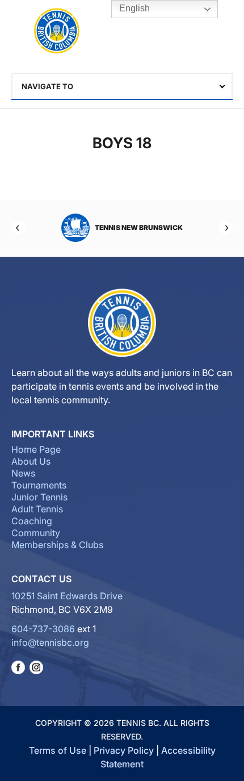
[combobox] (122, 86)
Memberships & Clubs (57, 544)
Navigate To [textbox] (47, 86)
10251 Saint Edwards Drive (67, 596)
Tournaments (38, 485)
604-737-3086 (43, 628)
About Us (31, 461)
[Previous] (18, 228)
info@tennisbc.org (50, 642)
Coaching (31, 521)
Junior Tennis (39, 497)
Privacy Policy (124, 750)
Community (35, 532)
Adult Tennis (37, 509)
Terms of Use (57, 750)
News (23, 473)
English (133, 8)
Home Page (36, 449)
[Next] (226, 228)
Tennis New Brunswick (139, 227)
